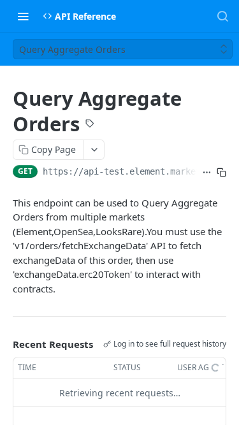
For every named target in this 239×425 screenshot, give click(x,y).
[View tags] (90, 125)
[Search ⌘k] (222, 16)
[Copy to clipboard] (221, 172)
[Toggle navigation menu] (23, 16)
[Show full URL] (207, 172)
